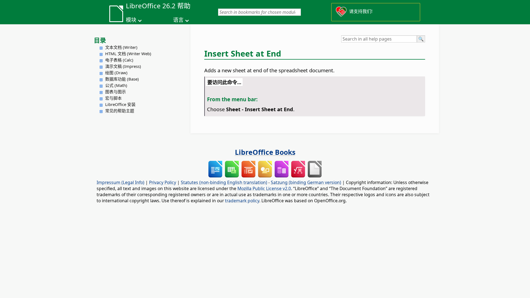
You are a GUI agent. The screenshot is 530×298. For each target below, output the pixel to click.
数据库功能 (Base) (122, 79)
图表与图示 (115, 91)
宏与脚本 (113, 98)
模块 (131, 19)
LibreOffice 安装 (120, 104)
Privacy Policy (162, 182)
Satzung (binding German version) (306, 182)
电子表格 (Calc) (119, 60)
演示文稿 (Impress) (123, 66)
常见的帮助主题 (119, 110)
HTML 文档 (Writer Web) (128, 53)
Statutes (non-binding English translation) (224, 182)
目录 (100, 40)
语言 (178, 19)
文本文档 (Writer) (121, 47)
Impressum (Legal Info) (120, 182)
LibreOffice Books (265, 152)
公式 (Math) (116, 85)
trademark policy (242, 201)
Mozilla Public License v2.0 (264, 188)
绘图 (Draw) (116, 72)
